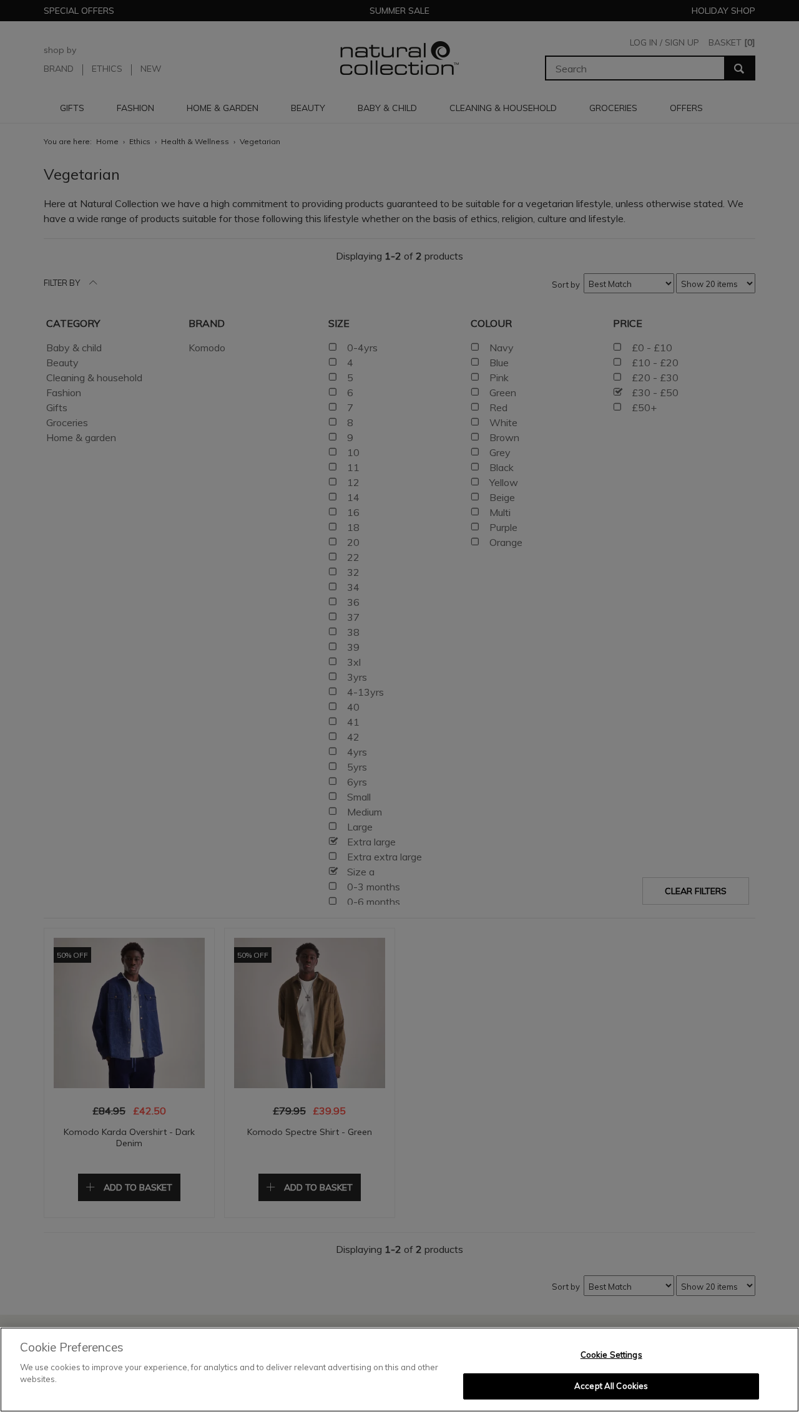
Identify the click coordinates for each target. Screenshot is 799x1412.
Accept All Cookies (611, 1386)
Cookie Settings (611, 1355)
